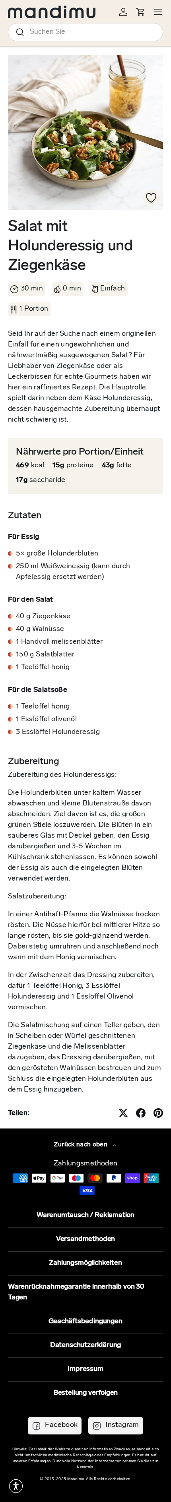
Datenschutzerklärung (85, 1345)
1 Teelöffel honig (43, 667)
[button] (16, 1486)
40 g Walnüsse (40, 629)
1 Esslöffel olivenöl (46, 719)
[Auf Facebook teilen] (141, 1113)
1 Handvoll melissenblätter (59, 642)
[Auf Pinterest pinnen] (158, 1113)
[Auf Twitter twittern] (123, 1113)
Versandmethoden (85, 1239)
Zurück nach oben (81, 1145)
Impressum (85, 1369)
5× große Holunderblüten (57, 553)
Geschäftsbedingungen (85, 1321)
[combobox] (85, 32)
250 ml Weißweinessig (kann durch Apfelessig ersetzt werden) (73, 572)
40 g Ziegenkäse (43, 616)
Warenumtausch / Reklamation (85, 1215)
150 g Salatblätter (45, 654)
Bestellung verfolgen (85, 1393)
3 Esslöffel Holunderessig (58, 732)
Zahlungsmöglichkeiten (85, 1263)
